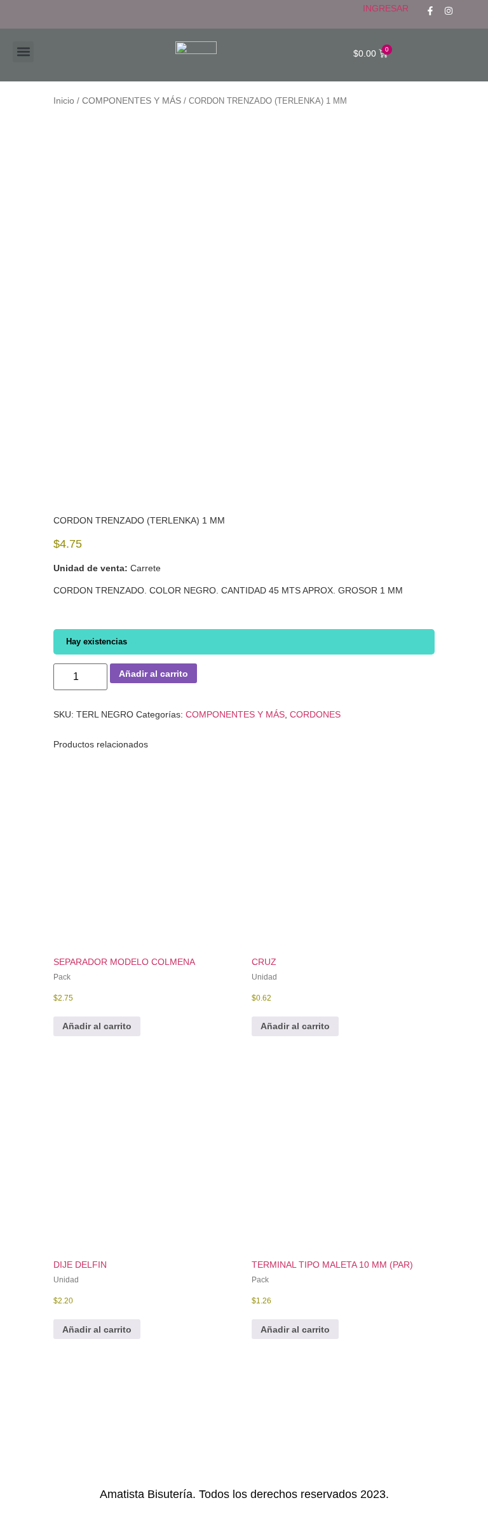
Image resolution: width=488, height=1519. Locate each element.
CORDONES (315, 714)
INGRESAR (386, 8)
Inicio (63, 100)
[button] (23, 51)
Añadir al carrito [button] (97, 1026)
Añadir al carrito (153, 674)
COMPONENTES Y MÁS (131, 100)
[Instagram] (448, 10)
